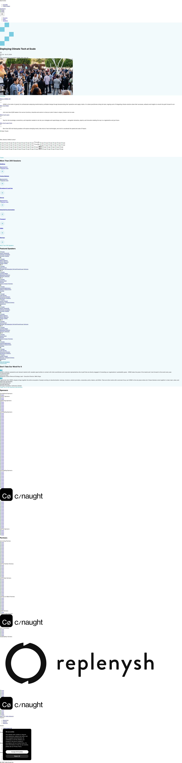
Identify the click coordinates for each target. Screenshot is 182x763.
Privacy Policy (17, 746)
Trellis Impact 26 (7, 728)
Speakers (5, 20)
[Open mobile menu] (2, 14)
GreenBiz (5, 4)
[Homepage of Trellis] (2, 715)
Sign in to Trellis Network (7, 716)
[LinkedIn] (1, 754)
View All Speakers (5, 362)
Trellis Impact (6, 6)
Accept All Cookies (17, 752)
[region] (17, 744)
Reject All (17, 756)
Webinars (5, 723)
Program (5, 18)
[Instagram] (3, 754)
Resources (5, 720)
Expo (4, 19)
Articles (5, 721)
